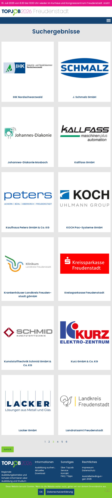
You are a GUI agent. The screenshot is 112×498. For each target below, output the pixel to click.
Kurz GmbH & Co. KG (84, 361)
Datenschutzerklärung (60, 492)
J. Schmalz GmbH (84, 97)
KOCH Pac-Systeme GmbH (84, 227)
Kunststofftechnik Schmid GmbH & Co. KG (27, 363)
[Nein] (107, 490)
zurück (7, 449)
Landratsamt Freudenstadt (84, 430)
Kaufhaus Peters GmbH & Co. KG (27, 227)
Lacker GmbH (28, 430)
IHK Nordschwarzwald (27, 97)
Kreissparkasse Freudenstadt (84, 292)
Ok (41, 492)
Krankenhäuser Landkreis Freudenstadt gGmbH (27, 294)
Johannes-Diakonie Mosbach (28, 162)
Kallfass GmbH (84, 162)
